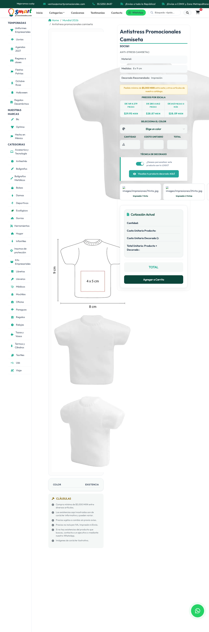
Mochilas (20, 294)
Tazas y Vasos (20, 334)
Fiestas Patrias (19, 71)
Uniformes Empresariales (22, 30)
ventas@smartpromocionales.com (66, 4)
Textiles (20, 355)
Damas (20, 195)
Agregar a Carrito (153, 279)
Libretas (20, 271)
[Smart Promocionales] (20, 12)
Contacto (116, 12)
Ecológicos (22, 210)
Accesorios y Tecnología (22, 151)
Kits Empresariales (22, 261)
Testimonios (98, 12)
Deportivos (22, 203)
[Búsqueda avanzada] (187, 12)
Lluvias (19, 39)
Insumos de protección (20, 250)
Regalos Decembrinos (21, 102)
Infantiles (21, 241)
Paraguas (21, 309)
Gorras (20, 218)
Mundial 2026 (70, 20)
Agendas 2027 (20, 48)
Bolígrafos (21, 168)
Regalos (20, 317)
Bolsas (19, 187)
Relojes (20, 324)
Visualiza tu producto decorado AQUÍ (156, 173)
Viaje (19, 370)
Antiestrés (21, 161)
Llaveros (20, 278)
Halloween (21, 92)
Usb (18, 362)
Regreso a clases (20, 60)
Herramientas (21, 225)
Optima (20, 126)
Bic (17, 119)
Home (55, 20)
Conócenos (77, 12)
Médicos (20, 286)
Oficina (20, 301)
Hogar (19, 233)
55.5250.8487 (104, 4)
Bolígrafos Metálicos (20, 178)
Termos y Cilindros (20, 345)
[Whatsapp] (197, 610)
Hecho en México (20, 136)
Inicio (39, 12)
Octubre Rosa (20, 83)
